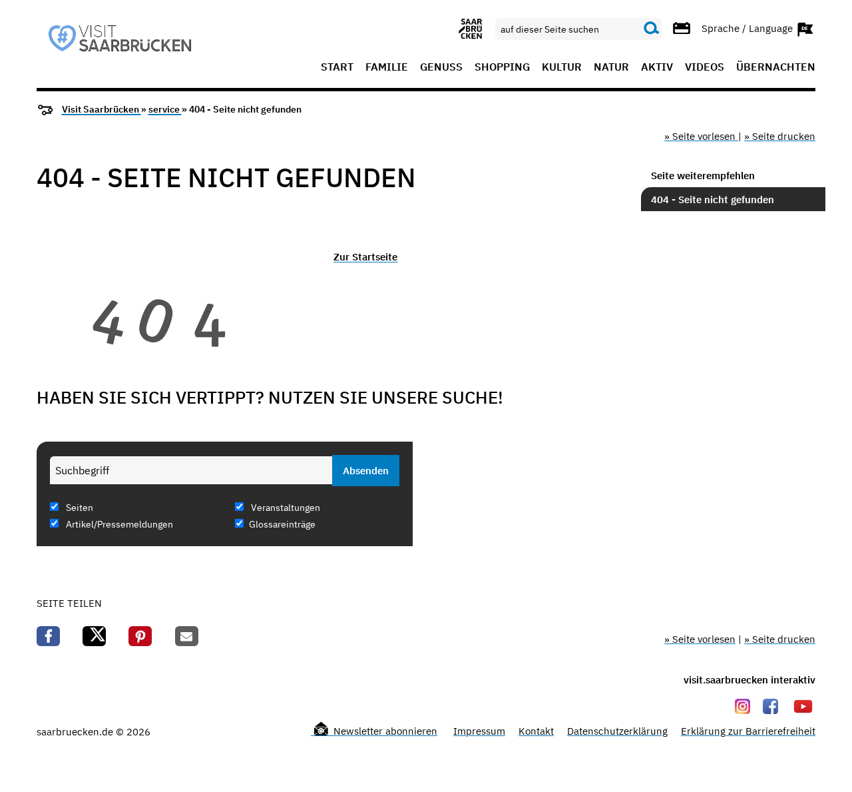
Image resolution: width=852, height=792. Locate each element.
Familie (386, 67)
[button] (48, 636)
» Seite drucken (779, 136)
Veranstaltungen (284, 508)
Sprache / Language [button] (748, 27)
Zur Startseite (365, 256)
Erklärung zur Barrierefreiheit (748, 731)
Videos (704, 67)
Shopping (502, 67)
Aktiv (657, 67)
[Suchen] (652, 28)
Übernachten (775, 67)
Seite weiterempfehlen (703, 175)
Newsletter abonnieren (384, 731)
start (337, 67)
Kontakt (536, 731)
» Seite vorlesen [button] (701, 136)
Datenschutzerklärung (617, 731)
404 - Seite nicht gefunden (712, 199)
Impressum (479, 731)
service (165, 109)
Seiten (78, 508)
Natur (611, 67)
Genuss (441, 67)
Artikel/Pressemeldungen (118, 524)
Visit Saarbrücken (101, 109)
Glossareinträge (282, 524)
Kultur (562, 67)
